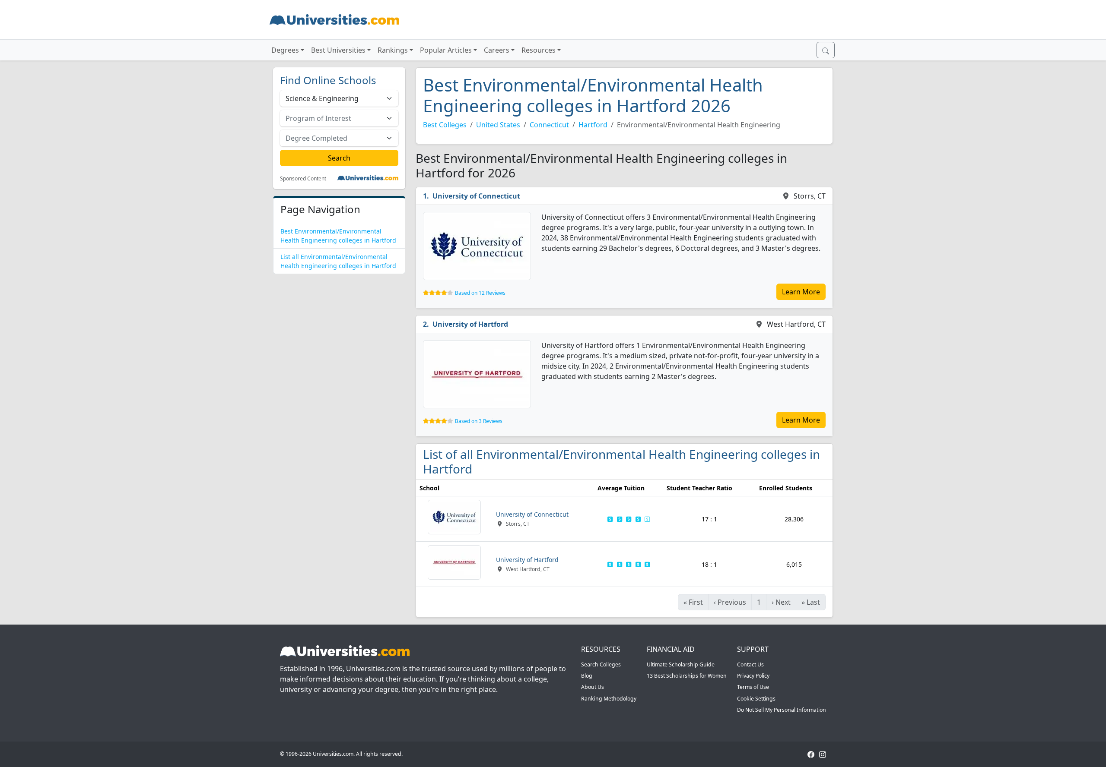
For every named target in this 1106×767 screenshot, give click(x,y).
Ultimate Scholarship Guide (681, 664)
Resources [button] (538, 50)
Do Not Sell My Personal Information (781, 709)
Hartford (592, 124)
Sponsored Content (303, 179)
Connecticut (549, 124)
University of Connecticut (476, 196)
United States (498, 124)
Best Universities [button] (338, 50)
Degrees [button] (285, 50)
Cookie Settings (756, 698)
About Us (592, 687)
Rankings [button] (393, 50)
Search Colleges (601, 664)
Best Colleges (445, 124)
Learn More (801, 292)
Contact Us (750, 664)
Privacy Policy (753, 675)
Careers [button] (496, 50)
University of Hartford (470, 324)
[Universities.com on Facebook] (810, 754)
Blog (586, 675)
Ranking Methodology (608, 698)
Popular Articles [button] (446, 50)
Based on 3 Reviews (478, 421)
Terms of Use (753, 687)
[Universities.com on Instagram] (822, 754)
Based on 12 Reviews (480, 293)
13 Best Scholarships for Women (687, 675)
